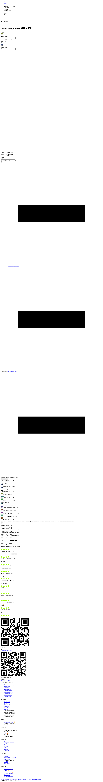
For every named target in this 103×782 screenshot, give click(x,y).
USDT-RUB (7, 702)
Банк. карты (7, 775)
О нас (5, 743)
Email (2, 157)
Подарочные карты (9, 776)
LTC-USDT (7, 706)
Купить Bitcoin (8, 690)
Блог (5, 747)
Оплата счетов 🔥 (9, 772)
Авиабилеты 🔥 (8, 769)
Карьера (6, 749)
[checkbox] (51, 214)
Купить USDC (8, 687)
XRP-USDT (7, 709)
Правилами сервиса (13, 266)
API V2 (6, 762)
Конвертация (7, 686)
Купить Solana (8, 695)
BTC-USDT (7, 703)
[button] (51, 524)
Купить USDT (8, 689)
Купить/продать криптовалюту (12, 684)
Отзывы (6, 746)
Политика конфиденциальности (9, 779)
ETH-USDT (7, 705)
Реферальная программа (10, 757)
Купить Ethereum (8, 692)
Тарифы (6, 756)
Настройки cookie (36, 779)
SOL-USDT (7, 707)
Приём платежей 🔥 (9, 722)
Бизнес (6, 3)
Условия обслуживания (24, 779)
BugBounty (7, 759)
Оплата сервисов (8, 773)
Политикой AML (12, 371)
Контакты (6, 750)
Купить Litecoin (8, 693)
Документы (7, 744)
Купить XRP (7, 696)
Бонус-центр (7, 763)
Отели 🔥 (6, 770)
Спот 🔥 (6, 733)
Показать (14, 554)
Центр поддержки (9, 742)
